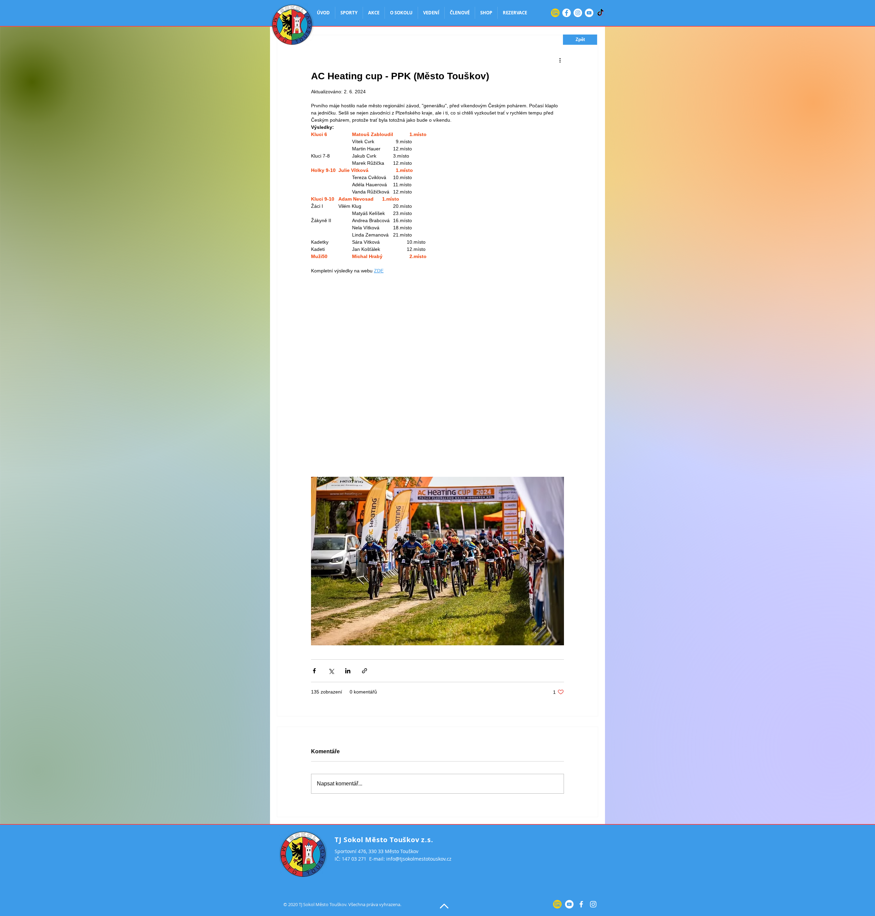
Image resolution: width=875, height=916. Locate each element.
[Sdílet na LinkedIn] (348, 671)
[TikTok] (600, 13)
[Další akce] (560, 60)
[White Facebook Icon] (581, 904)
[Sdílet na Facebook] (314, 671)
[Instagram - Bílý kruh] (578, 13)
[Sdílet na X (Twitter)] (331, 671)
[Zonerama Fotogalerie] (555, 13)
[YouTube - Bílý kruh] (589, 13)
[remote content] (437, 376)
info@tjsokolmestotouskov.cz (419, 859)
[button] (580, 40)
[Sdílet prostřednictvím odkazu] (364, 671)
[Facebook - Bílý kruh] (566, 13)
